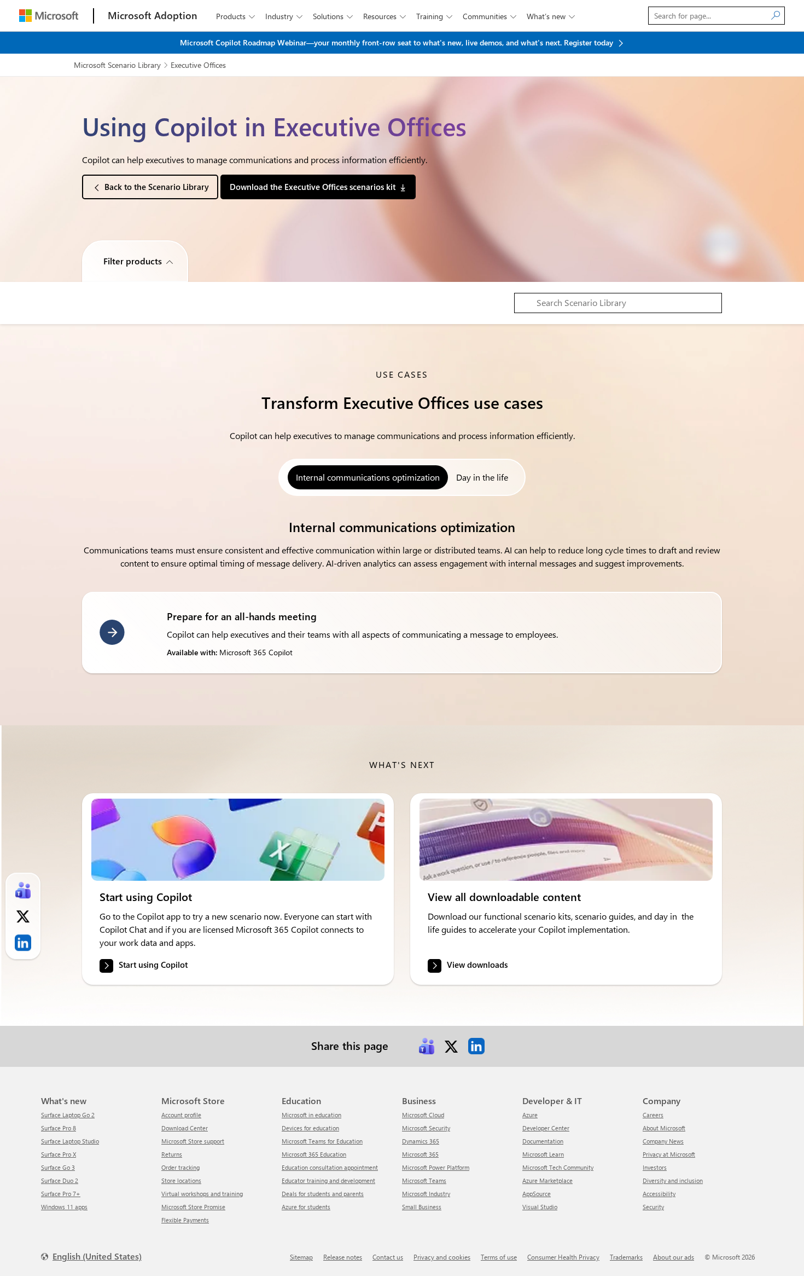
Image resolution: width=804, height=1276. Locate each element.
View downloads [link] (477, 965)
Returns (171, 1154)
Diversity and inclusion (673, 1180)
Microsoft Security (426, 1128)
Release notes (342, 1256)
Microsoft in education (311, 1115)
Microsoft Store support (192, 1141)
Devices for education (310, 1128)
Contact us (387, 1256)
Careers (653, 1115)
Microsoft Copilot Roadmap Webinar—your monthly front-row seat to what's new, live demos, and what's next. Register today (397, 42)
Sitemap (301, 1256)
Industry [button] (283, 16)
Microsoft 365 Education (314, 1154)
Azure (530, 1115)
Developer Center (545, 1128)
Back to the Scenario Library (156, 186)
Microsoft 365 (420, 1154)
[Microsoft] (48, 15)
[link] (237, 840)
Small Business (421, 1207)
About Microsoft (664, 1128)
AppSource (536, 1194)
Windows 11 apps (64, 1207)
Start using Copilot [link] (153, 965)
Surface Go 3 (58, 1167)
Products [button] (235, 16)
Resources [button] (384, 16)
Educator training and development (328, 1180)
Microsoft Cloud (423, 1115)
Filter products (132, 261)
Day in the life (482, 477)
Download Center (184, 1128)
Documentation (542, 1141)
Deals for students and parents (323, 1194)
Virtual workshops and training (202, 1194)
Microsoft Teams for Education (322, 1141)
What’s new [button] (551, 16)
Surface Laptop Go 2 (68, 1115)
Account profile (181, 1115)
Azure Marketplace (547, 1180)
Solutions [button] (333, 16)
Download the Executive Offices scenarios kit (312, 186)
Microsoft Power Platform (435, 1167)
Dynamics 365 (420, 1141)
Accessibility (659, 1194)
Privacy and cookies (441, 1256)
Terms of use (499, 1256)
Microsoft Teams (424, 1180)
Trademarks (626, 1256)
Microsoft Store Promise (193, 1207)
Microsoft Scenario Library (117, 65)
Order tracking (180, 1167)
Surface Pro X (58, 1154)
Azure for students (306, 1207)
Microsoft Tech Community (557, 1167)
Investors (655, 1167)
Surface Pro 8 (58, 1128)
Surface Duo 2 (59, 1180)
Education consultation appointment (330, 1167)
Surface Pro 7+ (60, 1194)
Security (653, 1207)
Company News (663, 1141)
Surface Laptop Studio (70, 1141)
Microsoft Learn (543, 1154)
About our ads (673, 1256)
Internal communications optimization (368, 477)
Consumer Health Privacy (563, 1256)
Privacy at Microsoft (669, 1154)
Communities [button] (489, 16)
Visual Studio (539, 1207)
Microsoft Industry (426, 1194)
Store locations (181, 1180)
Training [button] (434, 16)
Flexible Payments (185, 1220)
